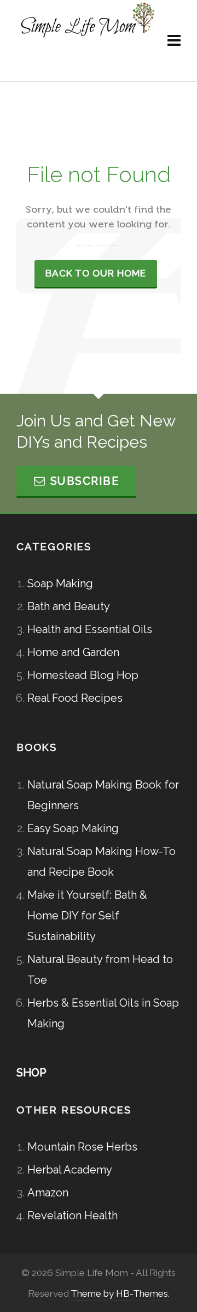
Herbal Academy (69, 1169)
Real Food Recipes (75, 698)
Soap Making (60, 583)
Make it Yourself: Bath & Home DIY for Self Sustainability (87, 915)
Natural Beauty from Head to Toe (100, 969)
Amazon (47, 1192)
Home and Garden (73, 652)
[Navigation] (174, 41)
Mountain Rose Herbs (82, 1146)
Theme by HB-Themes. (120, 1293)
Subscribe (84, 481)
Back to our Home (95, 273)
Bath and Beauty (68, 606)
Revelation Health (72, 1215)
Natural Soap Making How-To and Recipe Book (101, 861)
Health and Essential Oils (89, 629)
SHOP (31, 1072)
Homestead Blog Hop (82, 675)
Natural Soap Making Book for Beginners (103, 795)
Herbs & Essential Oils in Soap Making (103, 1013)
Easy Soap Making (73, 828)
